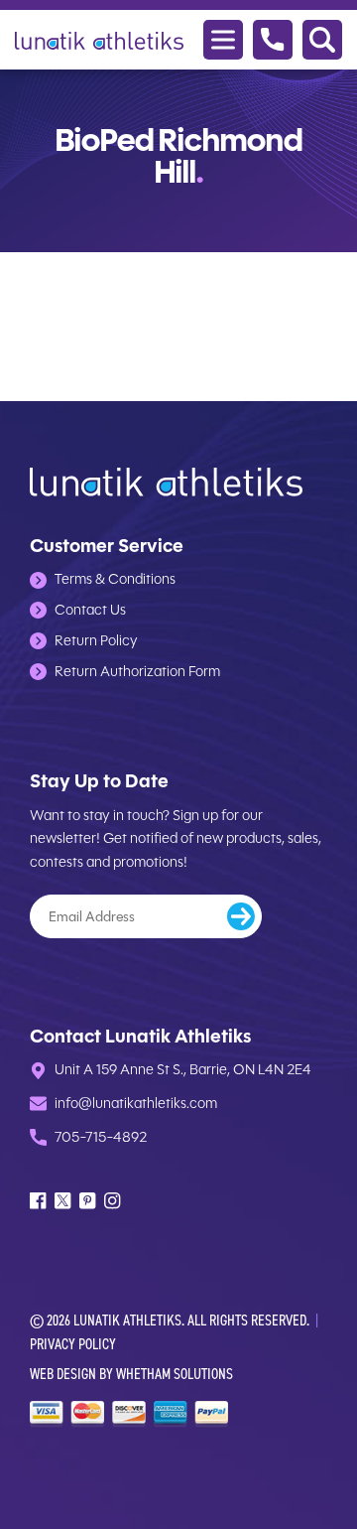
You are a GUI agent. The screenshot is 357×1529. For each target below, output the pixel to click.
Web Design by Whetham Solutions (131, 1373)
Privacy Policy (73, 1343)
